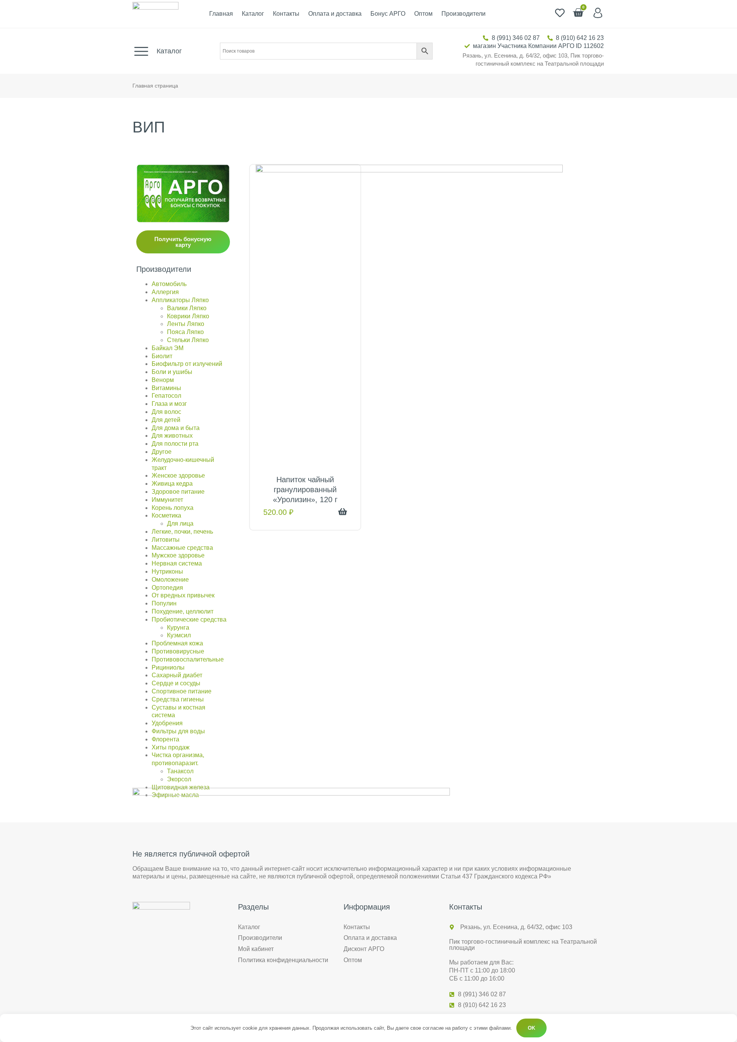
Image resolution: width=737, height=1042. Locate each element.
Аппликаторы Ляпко (180, 300)
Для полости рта (175, 443)
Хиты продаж (171, 747)
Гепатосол (166, 395)
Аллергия (165, 292)
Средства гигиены (178, 699)
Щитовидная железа (181, 787)
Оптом (423, 13)
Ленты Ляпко (185, 324)
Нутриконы (167, 571)
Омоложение (170, 579)
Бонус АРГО (387, 13)
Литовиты (166, 539)
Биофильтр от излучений (187, 364)
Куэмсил (179, 635)
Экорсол (179, 779)
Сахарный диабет (177, 675)
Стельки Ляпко (188, 340)
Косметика (166, 515)
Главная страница (155, 86)
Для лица (180, 523)
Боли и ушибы (172, 372)
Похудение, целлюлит (182, 611)
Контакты (286, 13)
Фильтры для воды (178, 731)
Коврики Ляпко (188, 316)
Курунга (178, 627)
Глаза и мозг (169, 403)
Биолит (162, 356)
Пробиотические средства (189, 619)
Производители (463, 13)
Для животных (172, 435)
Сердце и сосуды (176, 683)
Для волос (166, 412)
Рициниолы (168, 667)
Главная (221, 13)
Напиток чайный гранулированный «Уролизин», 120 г (305, 489)
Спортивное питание (182, 691)
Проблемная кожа (177, 643)
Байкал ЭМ (167, 348)
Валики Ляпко (187, 308)
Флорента (165, 739)
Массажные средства (182, 547)
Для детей (166, 420)
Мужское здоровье (178, 555)
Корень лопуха (172, 507)
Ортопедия (167, 587)
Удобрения (167, 723)
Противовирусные (178, 651)
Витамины (166, 388)
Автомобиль (169, 284)
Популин (164, 603)
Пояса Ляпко (185, 332)
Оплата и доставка (335, 13)
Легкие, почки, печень (182, 531)
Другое (162, 451)
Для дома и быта (176, 428)
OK (531, 1028)
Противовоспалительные (188, 659)
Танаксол (180, 771)
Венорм (163, 380)
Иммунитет (167, 499)
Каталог (253, 13)
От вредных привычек (183, 595)
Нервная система (177, 563)
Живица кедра (172, 483)
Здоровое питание (178, 491)
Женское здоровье (178, 475)
